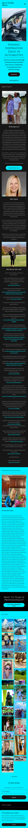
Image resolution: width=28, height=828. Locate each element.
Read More (14, 74)
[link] (10, 5)
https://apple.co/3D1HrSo (14, 453)
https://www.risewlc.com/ (14, 285)
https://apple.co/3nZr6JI (14, 434)
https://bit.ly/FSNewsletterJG (13, 382)
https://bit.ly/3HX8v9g (14, 408)
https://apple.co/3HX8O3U (14, 424)
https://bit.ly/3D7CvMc (14, 373)
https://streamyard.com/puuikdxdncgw (14, 417)
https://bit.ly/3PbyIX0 (16, 299)
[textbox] (14, 792)
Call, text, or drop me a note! (14, 605)
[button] (24, 4)
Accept (14, 824)
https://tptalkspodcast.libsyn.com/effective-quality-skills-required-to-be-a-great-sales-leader (14, 338)
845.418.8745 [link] (14, 80)
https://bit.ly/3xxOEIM (14, 462)
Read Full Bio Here (14, 168)
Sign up (14, 797)
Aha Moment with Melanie (16, 441)
